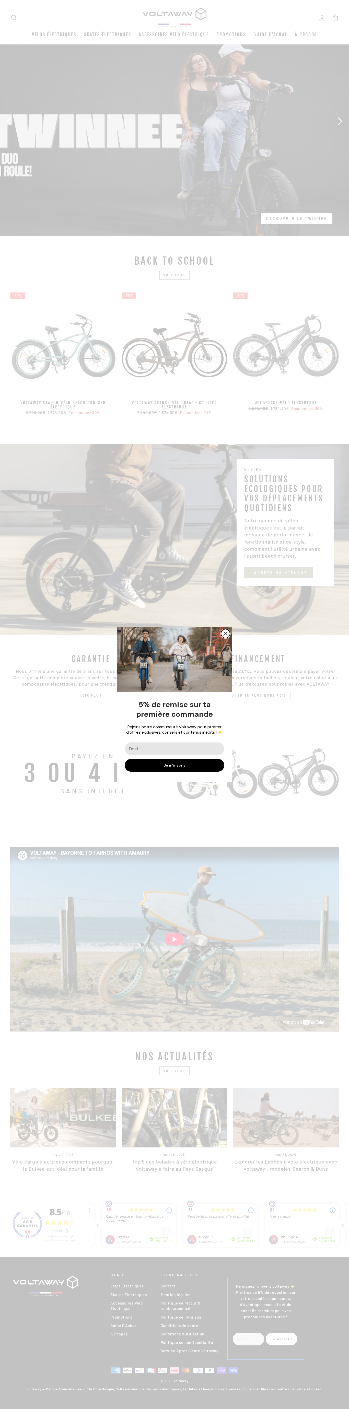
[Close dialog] (225, 633)
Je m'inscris (174, 765)
